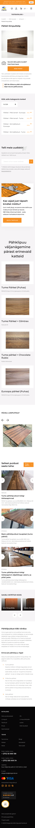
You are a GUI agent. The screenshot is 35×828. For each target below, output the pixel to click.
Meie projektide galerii (8, 814)
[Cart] (21, 9)
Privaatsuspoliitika (7, 817)
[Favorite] (12, 9)
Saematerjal (5, 729)
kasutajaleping (6, 171)
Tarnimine (4, 739)
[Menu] (31, 9)
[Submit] (31, 161)
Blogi (20, 739)
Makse (3, 742)
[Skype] (12, 786)
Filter (5, 104)
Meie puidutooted (7, 716)
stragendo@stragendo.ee (9, 773)
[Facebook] (6, 786)
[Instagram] (2, 786)
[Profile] (16, 9)
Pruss (3, 726)
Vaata (31, 2)
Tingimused (5, 820)
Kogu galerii (27, 464)
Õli (20, 716)
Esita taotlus (12, 220)
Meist (3, 745)
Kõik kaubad (24, 726)
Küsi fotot (18, 68)
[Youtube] (9, 786)
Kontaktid (22, 742)
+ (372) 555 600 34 (9, 760)
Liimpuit (4, 719)
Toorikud (4, 722)
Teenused (22, 745)
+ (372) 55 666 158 (8, 754)
